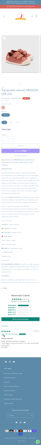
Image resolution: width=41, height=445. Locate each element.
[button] (4, 16)
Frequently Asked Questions (13, 399)
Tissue (6, 115)
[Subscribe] (31, 415)
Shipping (7, 382)
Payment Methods (10, 378)
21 (12, 122)
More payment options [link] (20, 155)
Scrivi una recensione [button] (20, 319)
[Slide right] (25, 84)
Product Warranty (9, 390)
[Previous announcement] (3, 2)
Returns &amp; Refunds (11, 386)
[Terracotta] (3, 107)
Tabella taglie (6, 129)
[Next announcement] (37, 2)
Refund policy (32, 438)
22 (18, 122)
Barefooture (13, 438)
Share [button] (5, 288)
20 (5, 122)
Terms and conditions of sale (13, 373)
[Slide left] (16, 84)
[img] (5, 331)
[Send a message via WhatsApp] (38, 442)
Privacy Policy (8, 395)
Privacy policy (21, 441)
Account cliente (9, 403)
